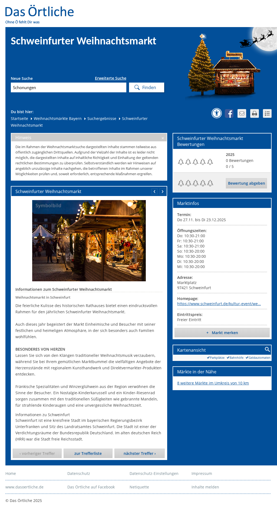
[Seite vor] (163, 191)
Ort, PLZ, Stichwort (35, 79)
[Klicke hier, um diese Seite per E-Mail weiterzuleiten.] (242, 113)
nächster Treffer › (140, 453)
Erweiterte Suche (110, 78)
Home (10, 473)
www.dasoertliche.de (24, 487)
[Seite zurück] (154, 191)
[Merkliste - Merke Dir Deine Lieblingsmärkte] (267, 113)
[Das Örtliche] (41, 8)
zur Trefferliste (88, 453)
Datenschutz (78, 473)
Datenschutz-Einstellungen (154, 473)
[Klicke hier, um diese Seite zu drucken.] (254, 113)
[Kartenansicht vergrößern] (268, 350)
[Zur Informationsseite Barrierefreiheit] (217, 113)
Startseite (19, 118)
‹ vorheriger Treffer (37, 453)
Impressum (202, 473)
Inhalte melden (205, 487)
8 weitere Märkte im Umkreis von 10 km (213, 383)
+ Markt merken (222, 332)
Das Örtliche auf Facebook (91, 487)
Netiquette (139, 487)
